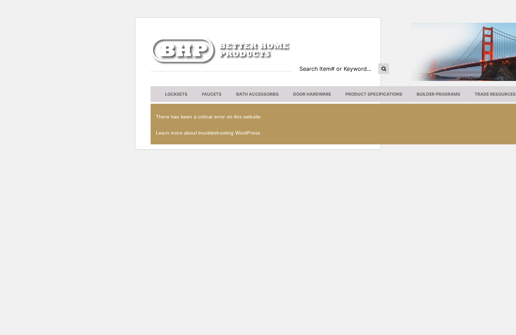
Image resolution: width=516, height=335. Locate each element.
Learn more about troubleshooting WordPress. (209, 133)
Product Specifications (373, 94)
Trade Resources (495, 94)
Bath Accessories (257, 94)
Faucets (211, 94)
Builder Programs (438, 94)
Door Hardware (312, 94)
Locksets (176, 94)
